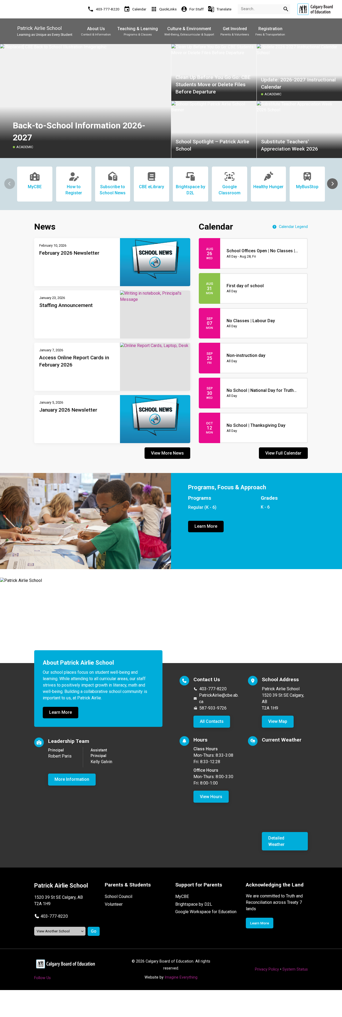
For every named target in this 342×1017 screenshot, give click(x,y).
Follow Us (42, 978)
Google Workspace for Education (205, 911)
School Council (118, 896)
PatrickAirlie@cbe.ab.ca (219, 698)
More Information (72, 779)
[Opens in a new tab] (315, 9)
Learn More (206, 526)
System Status (295, 969)
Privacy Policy (267, 969)
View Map (277, 721)
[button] (332, 183)
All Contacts (212, 721)
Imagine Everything (181, 977)
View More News (167, 453)
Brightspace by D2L (193, 904)
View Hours (211, 796)
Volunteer (114, 904)
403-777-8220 (213, 688)
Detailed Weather (276, 841)
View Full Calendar (283, 453)
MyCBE (182, 896)
